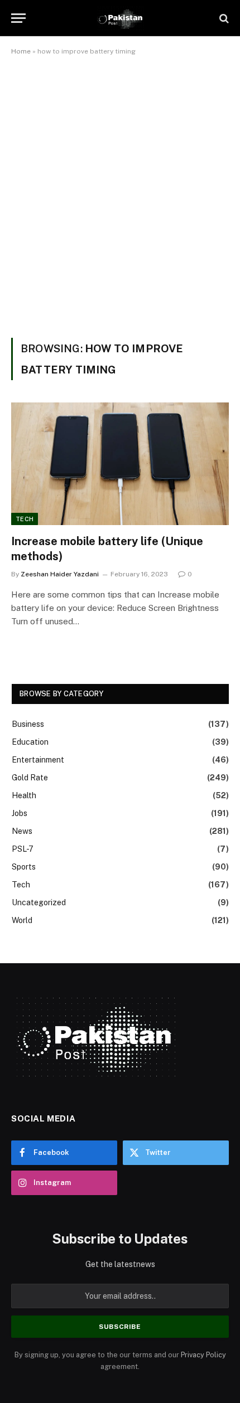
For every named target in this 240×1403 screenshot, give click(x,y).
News (22, 831)
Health (24, 795)
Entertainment (38, 759)
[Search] (223, 18)
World (22, 920)
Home (21, 51)
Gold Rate (30, 777)
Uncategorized (39, 902)
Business (28, 724)
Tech (24, 519)
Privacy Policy (203, 1355)
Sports (24, 866)
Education (30, 741)
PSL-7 (22, 848)
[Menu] (18, 18)
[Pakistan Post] (119, 18)
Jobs (19, 813)
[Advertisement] (120, 194)
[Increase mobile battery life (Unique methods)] (120, 463)
